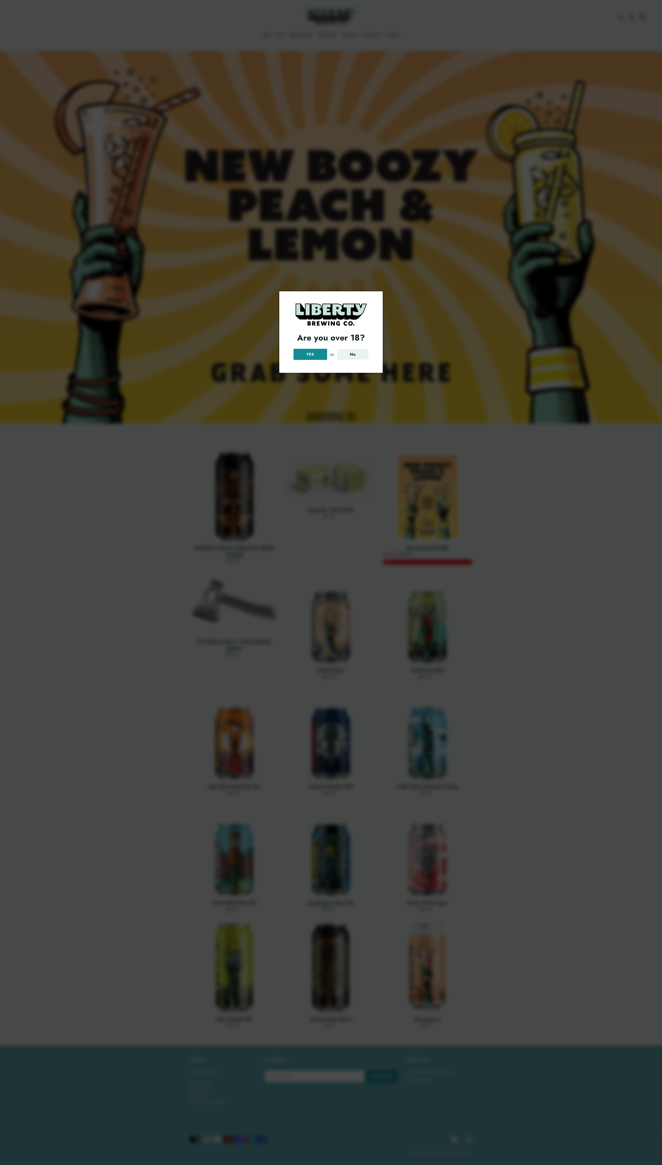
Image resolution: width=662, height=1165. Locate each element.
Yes (310, 354)
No (353, 354)
